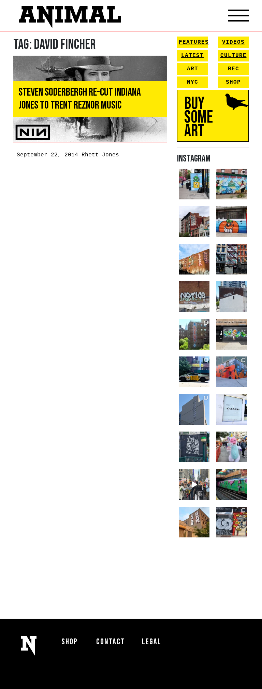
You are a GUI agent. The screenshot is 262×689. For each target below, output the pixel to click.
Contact (110, 642)
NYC (192, 82)
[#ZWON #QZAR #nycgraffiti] (194, 522)
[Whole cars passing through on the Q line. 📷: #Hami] (231, 484)
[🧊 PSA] (231, 409)
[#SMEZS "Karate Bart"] (231, 334)
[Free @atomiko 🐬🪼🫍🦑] (231, 221)
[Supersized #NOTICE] (194, 296)
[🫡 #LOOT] (194, 371)
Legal (151, 642)
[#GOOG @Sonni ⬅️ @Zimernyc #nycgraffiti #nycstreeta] (231, 522)
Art (192, 69)
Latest (192, 56)
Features (193, 42)
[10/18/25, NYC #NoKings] (231, 447)
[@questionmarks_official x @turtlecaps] (194, 184)
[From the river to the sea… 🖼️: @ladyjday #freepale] (231, 184)
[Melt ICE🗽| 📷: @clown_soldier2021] (194, 447)
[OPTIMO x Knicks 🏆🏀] (194, 334)
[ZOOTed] (194, 409)
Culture (233, 56)
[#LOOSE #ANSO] (194, 221)
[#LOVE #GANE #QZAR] (231, 259)
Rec (233, 69)
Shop (233, 82)
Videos (233, 42)
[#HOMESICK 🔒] (231, 296)
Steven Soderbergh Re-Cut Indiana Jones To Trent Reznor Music (79, 99)
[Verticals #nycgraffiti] (194, 259)
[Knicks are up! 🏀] (231, 371)
